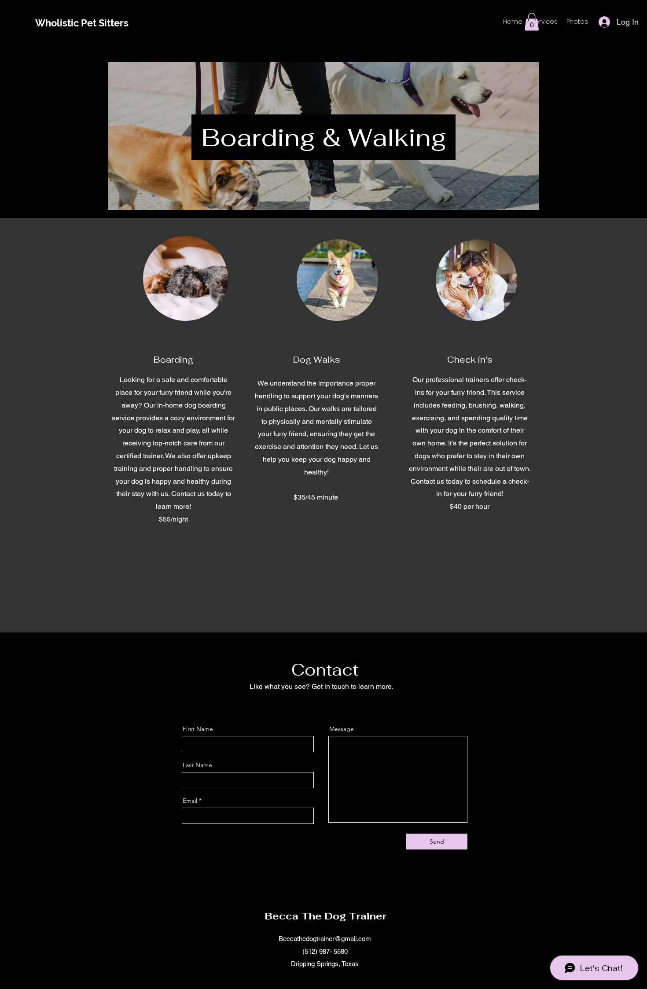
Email (190, 801)
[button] (531, 22)
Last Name (197, 765)
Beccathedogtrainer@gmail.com (325, 938)
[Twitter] (317, 704)
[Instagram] (345, 704)
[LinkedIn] (331, 704)
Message (341, 729)
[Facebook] (304, 704)
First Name (198, 729)
